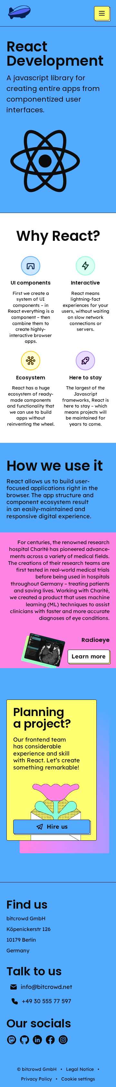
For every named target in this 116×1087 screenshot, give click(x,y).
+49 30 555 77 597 (46, 1001)
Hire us (57, 826)
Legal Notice (80, 1069)
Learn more (91, 658)
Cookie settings (78, 1079)
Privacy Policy (36, 1079)
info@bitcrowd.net (46, 987)
